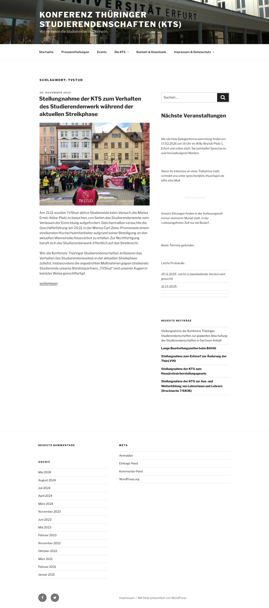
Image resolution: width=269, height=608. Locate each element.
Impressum (126, 598)
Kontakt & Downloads (151, 52)
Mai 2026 (44, 472)
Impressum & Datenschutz (192, 52)
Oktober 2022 (47, 551)
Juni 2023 (44, 519)
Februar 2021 (47, 566)
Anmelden (126, 455)
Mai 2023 (44, 527)
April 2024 (45, 495)
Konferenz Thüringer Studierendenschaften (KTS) (111, 19)
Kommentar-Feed (131, 471)
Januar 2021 (46, 574)
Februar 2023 (47, 535)
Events (102, 52)
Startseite (46, 52)
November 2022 (49, 543)
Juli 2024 (44, 488)
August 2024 (47, 480)
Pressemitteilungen (75, 52)
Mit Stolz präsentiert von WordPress (162, 598)
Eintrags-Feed (128, 463)
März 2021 (45, 559)
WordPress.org (129, 479)
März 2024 (45, 503)
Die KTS (120, 52)
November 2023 (49, 511)
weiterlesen (49, 283)
